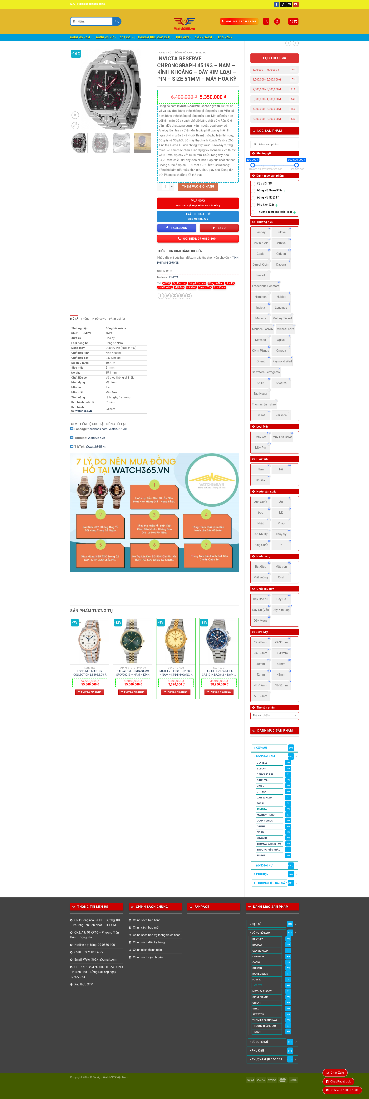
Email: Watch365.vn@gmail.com (95, 959)
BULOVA (261, 768)
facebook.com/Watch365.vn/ (107, 429)
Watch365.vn (83, 411)
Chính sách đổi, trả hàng (149, 942)
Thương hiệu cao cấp (153, 37)
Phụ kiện (182, 37)
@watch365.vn (96, 447)
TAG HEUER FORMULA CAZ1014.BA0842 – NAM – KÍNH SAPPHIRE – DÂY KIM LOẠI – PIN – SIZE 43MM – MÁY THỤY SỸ (219, 673)
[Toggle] (296, 748)
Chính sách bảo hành (146, 920)
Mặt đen (179, 287)
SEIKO (260, 832)
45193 (166, 283)
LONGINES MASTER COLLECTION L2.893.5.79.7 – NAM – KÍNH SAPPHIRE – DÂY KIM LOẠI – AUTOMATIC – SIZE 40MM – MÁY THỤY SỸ (89, 673)
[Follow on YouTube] (295, 4)
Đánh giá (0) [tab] (117, 318)
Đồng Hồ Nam (80, 37)
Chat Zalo (337, 1072)
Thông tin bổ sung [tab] (93, 318)
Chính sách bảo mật (146, 927)
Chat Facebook (340, 1081)
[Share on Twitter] (168, 296)
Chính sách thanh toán (147, 950)
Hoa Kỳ (230, 283)
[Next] (145, 89)
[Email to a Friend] (174, 296)
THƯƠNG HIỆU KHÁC (268, 849)
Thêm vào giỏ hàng (198, 186)
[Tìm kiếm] (266, 21)
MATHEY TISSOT (266, 814)
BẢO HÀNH (225, 37)
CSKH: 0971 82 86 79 (88, 952)
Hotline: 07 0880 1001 (344, 1090)
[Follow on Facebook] (276, 4)
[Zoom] (75, 126)
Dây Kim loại (179, 283)
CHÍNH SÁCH (203, 37)
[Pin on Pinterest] (181, 296)
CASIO (260, 785)
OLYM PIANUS (265, 820)
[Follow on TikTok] (283, 4)
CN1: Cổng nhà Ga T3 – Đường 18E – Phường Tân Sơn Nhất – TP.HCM (95, 922)
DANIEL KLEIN (265, 797)
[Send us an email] (289, 4)
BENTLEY (262, 762)
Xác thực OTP (83, 984)
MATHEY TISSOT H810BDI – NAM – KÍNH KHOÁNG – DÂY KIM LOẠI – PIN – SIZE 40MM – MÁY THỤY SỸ (176, 673)
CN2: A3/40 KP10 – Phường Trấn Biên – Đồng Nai (94, 935)
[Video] (75, 115)
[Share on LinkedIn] (188, 296)
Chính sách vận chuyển (148, 957)
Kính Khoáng (165, 287)
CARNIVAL (263, 780)
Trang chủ (164, 52)
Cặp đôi (125, 37)
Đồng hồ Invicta (197, 283)
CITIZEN (261, 791)
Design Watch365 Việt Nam (110, 1077)
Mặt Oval (191, 287)
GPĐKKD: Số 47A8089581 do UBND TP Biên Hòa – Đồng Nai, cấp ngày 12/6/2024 (96, 972)
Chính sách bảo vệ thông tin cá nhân (156, 935)
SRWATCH (262, 838)
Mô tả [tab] (74, 318)
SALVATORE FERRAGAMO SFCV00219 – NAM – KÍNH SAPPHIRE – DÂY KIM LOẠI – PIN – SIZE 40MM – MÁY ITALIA (133, 673)
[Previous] (76, 89)
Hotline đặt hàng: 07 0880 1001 (95, 945)
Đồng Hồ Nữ (105, 37)
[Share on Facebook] (161, 296)
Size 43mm (220, 287)
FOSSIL (261, 803)
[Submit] (117, 21)
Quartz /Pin (205, 287)
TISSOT (261, 855)
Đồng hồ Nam (215, 283)
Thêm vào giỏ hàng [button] (89, 692)
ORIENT (261, 826)
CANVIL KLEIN (265, 774)
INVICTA (262, 809)
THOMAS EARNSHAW (269, 843)
